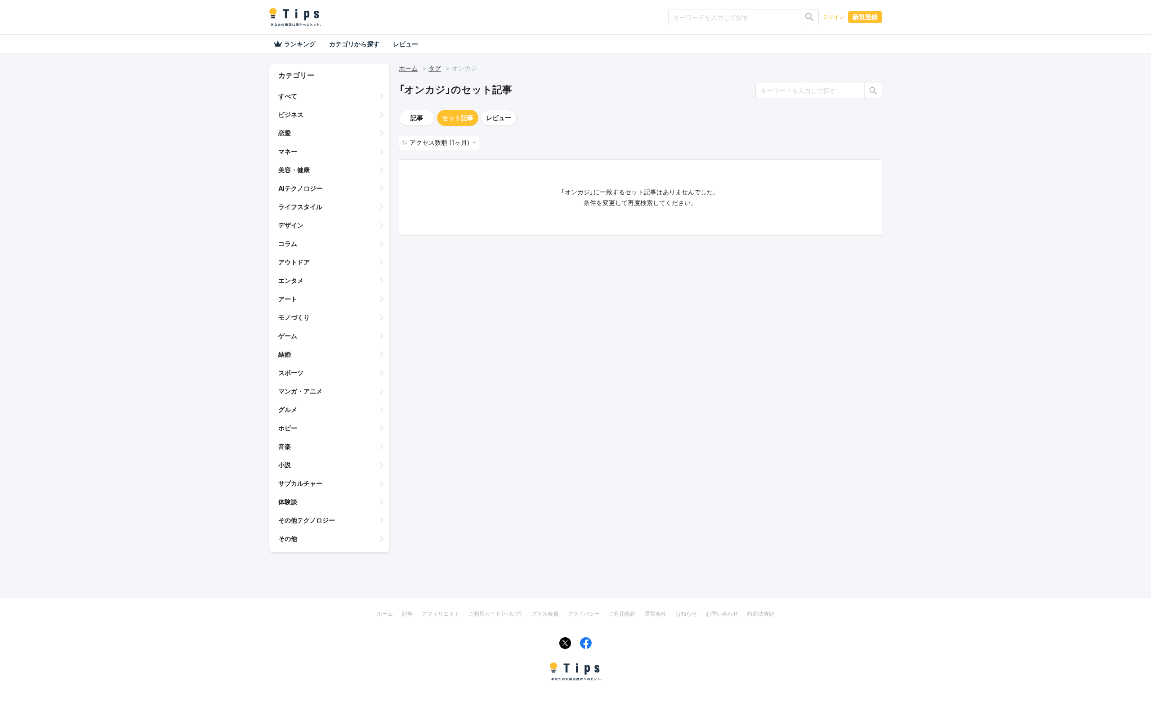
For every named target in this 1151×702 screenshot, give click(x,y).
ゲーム (287, 336)
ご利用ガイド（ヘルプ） (495, 613)
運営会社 (655, 613)
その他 (287, 538)
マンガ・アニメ (300, 391)
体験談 (287, 501)
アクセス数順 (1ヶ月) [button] (440, 142)
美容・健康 (294, 170)
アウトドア (294, 262)
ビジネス (290, 114)
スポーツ (290, 372)
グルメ (287, 409)
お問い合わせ (722, 613)
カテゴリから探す (354, 44)
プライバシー (583, 613)
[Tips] (295, 17)
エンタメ (290, 280)
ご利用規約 (622, 613)
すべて (287, 96)
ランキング (300, 44)
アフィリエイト (441, 613)
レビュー (405, 44)
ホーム (408, 68)
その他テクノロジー (306, 520)
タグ (434, 68)
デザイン (290, 225)
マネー (287, 151)
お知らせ (686, 613)
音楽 (284, 446)
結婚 (284, 354)
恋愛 (284, 133)
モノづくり (294, 317)
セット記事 (457, 117)
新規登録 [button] (865, 17)
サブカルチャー (300, 483)
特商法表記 (760, 613)
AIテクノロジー (300, 188)
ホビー (287, 428)
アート (287, 299)
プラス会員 (544, 613)
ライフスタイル (300, 206)
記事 (416, 117)
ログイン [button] (833, 16)
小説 (284, 465)
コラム (287, 243)
